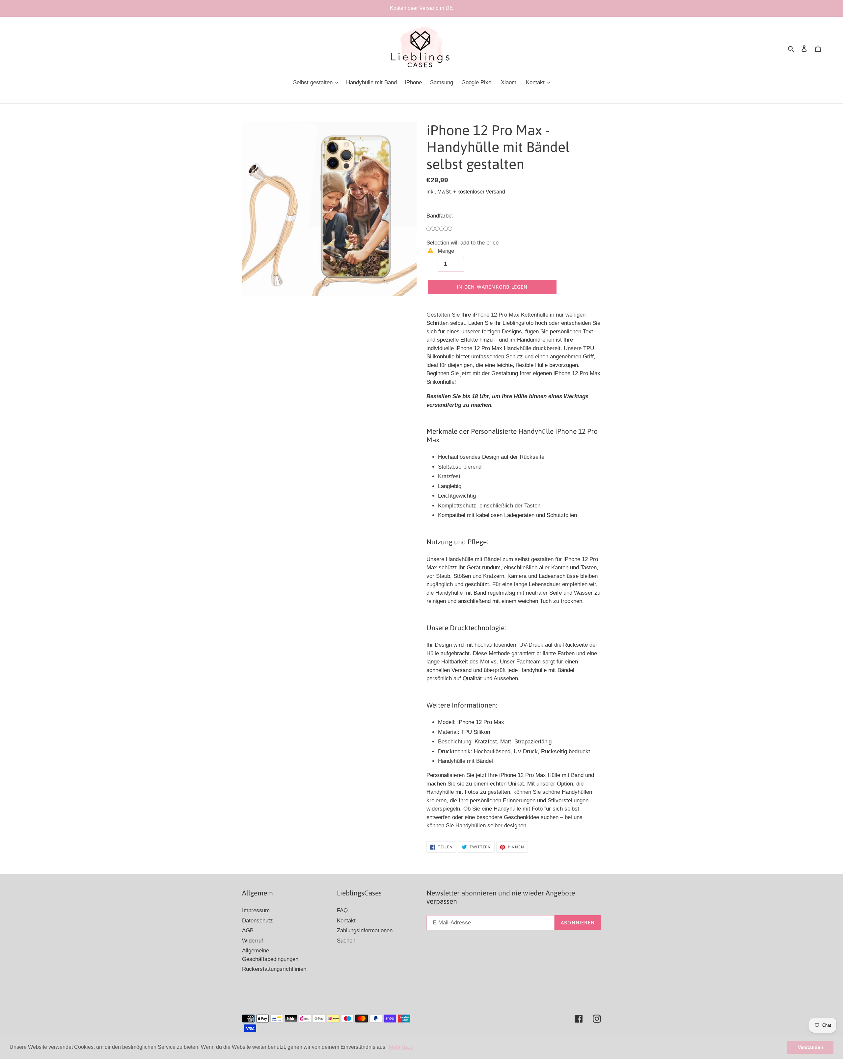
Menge (446, 251)
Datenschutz (257, 920)
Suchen (346, 941)
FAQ (342, 910)
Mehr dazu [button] (401, 1047)
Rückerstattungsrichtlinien (274, 969)
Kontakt (346, 920)
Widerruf (252, 941)
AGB (248, 930)
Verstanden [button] (810, 1047)
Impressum (256, 910)
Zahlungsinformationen (365, 930)
